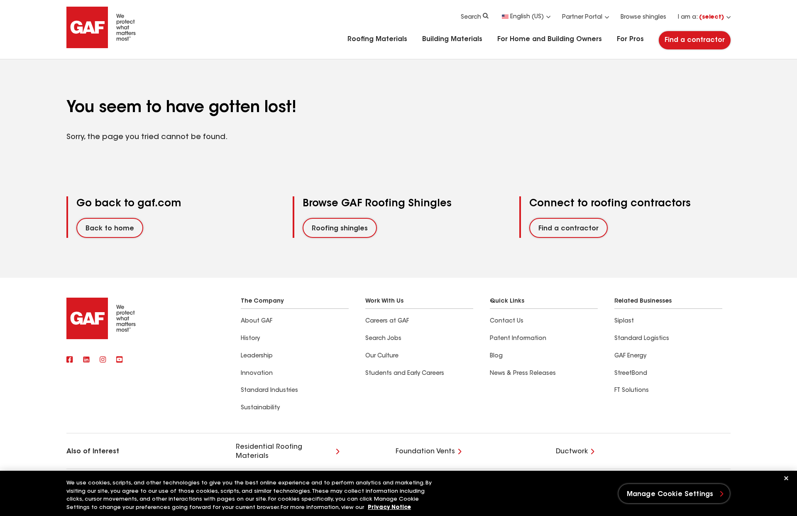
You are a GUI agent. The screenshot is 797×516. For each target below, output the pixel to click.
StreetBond (630, 374)
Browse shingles (643, 17)
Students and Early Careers (404, 374)
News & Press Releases (523, 374)
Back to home (110, 228)
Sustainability (260, 408)
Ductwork (572, 451)
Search (471, 17)
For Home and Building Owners (549, 39)
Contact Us (506, 321)
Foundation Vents (425, 451)
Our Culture (381, 356)
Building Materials (452, 39)
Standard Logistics (641, 339)
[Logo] (101, 46)
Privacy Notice (389, 507)
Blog (496, 356)
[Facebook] (69, 360)
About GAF (256, 321)
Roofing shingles (340, 228)
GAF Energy (630, 356)
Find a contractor (695, 40)
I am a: (701, 17)
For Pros (630, 39)
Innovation (257, 374)
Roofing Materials (377, 39)
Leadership (257, 356)
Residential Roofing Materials (269, 452)
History (250, 339)
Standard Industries (269, 391)
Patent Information (518, 339)
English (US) (527, 17)
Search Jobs (383, 339)
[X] (86, 360)
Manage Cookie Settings (670, 494)
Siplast (624, 321)
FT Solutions (631, 391)
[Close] (786, 478)
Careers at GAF (387, 321)
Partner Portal (582, 17)
